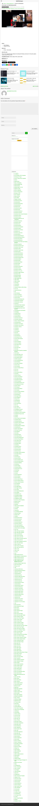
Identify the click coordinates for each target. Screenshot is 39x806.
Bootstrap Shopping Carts (18, 257)
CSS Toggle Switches (18, 487)
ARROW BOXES (17, 185)
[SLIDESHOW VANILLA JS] (4, 76)
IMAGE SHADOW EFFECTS (19, 559)
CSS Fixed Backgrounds (18, 360)
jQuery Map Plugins (17, 647)
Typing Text (16, 772)
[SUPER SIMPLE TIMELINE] (23, 83)
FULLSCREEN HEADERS (18, 511)
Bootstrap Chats (17, 209)
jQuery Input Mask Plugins (19, 641)
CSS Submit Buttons (17, 467)
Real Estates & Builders (18, 743)
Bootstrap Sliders (17, 260)
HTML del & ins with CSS (18, 536)
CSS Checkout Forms (18, 337)
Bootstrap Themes (17, 267)
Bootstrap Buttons (17, 205)
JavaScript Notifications (18, 586)
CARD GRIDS (16, 279)
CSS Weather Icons (17, 493)
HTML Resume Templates (19, 545)
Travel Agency (16, 769)
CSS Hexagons (17, 387)
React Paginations (17, 727)
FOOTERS (16, 508)
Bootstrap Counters (17, 215)
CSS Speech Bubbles (18, 462)
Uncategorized (16, 774)
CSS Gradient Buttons (18, 378)
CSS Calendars (17, 331)
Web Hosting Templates (18, 798)
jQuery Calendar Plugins (18, 610)
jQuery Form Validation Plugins (19, 629)
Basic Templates (17, 194)
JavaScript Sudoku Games (19, 594)
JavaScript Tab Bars (17, 595)
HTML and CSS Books (18, 533)
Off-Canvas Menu (17, 702)
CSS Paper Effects (17, 434)
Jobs (15, 603)
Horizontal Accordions (18, 517)
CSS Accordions (17, 297)
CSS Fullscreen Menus (18, 372)
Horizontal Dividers (17, 520)
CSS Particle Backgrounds (19, 437)
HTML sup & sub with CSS (19, 547)
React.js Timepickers (18, 742)
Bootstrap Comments (18, 212)
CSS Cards (16, 332)
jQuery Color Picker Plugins (19, 618)
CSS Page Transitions (18, 430)
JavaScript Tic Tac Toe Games (19, 601)
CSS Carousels (17, 334)
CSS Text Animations (18, 474)
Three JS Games (17, 768)
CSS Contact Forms (17, 344)
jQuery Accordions (17, 604)
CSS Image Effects (17, 395)
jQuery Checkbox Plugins (18, 616)
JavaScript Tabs (17, 597)
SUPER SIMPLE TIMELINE (31, 78)
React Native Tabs (17, 724)
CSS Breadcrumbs (17, 322)
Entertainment (16, 502)
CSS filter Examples (17, 358)
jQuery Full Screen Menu (18, 631)
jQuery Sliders (16, 678)
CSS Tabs (16, 473)
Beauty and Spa (17, 196)
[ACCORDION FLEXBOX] (23, 76)
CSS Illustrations (17, 394)
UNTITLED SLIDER (10, 78)
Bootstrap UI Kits (17, 273)
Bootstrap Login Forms (18, 232)
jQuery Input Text (17, 643)
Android (15, 179)
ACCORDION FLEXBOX (30, 71)
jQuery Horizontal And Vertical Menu (20, 634)
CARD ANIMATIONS (17, 278)
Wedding (15, 799)
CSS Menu (16, 415)
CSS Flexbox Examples (18, 363)
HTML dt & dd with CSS (18, 539)
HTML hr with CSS (17, 544)
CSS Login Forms (17, 407)
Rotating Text (16, 748)
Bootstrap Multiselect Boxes (19, 237)
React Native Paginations (18, 722)
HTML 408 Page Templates (19, 532)
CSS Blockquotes (17, 314)
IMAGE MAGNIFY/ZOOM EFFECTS (20, 556)
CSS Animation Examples (18, 300)
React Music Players (18, 721)
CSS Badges (16, 311)
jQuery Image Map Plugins (19, 640)
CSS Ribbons (16, 444)
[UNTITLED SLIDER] (4, 83)
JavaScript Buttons (17, 573)
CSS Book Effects (17, 316)
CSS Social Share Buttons (18, 461)
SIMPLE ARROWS (17, 751)
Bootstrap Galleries (17, 225)
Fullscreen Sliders (17, 513)
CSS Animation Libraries (18, 302)
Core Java (16, 288)
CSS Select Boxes (17, 450)
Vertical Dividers (17, 781)
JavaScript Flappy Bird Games (19, 576)
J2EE (15, 567)
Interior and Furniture (18, 564)
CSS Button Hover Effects (18, 325)
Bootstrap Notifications (18, 240)
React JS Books (17, 719)
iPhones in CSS (17, 566)
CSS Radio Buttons (17, 441)
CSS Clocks (16, 340)
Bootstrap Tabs (17, 264)
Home (4, 3)
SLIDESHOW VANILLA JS (12, 71)
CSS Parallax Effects (18, 436)
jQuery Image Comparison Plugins (20, 637)
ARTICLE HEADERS (17, 190)
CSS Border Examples (18, 319)
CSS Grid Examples (17, 381)
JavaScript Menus (17, 583)
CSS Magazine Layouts (18, 409)
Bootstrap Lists (17, 231)
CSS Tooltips (16, 489)
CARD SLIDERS (17, 281)
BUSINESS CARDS (17, 276)
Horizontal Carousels (18, 519)
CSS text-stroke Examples (19, 482)
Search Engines (17, 749)
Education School (17, 501)
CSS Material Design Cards (19, 413)
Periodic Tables (17, 705)
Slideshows (13, 8)
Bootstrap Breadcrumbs (18, 203)
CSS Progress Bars (17, 440)
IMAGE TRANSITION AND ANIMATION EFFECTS (18, 561)
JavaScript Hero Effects (18, 577)
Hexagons (16, 516)
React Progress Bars (18, 728)
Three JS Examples (17, 766)
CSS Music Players (17, 424)
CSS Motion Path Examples (19, 422)
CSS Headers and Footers (19, 384)
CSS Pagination (17, 431)
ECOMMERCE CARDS (18, 498)
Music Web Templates (18, 694)
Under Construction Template (19, 775)
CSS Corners (16, 346)
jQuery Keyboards (17, 644)
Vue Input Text (16, 790)
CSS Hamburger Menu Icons (19, 382)
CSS (15, 291)
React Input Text (17, 718)
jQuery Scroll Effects (18, 669)
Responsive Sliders (17, 746)
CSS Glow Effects (17, 375)
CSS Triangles (16, 492)
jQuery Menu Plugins (18, 650)
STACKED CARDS (17, 758)
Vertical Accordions (17, 778)
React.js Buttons (17, 736)
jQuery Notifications (17, 655)
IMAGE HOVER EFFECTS (18, 554)
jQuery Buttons (16, 609)
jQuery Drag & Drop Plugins (19, 626)
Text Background (17, 765)
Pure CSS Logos (17, 715)
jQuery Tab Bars (17, 681)
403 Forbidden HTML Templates (20, 175)
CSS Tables (16, 471)
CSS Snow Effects (17, 458)
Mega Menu (16, 687)
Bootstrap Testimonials (18, 266)
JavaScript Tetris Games (18, 598)
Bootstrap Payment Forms (19, 245)
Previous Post (5, 86)
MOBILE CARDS (17, 690)
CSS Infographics (17, 397)
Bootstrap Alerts (17, 202)
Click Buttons (16, 285)
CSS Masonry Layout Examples (19, 412)
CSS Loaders (16, 406)
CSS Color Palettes (17, 343)
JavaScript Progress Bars (18, 589)
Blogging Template (17, 199)
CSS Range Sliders (17, 443)
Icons (15, 553)
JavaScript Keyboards (18, 580)
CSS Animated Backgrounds (19, 299)
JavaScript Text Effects (18, 600)
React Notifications (17, 725)
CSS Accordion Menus (18, 296)
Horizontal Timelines (18, 523)
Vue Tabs (16, 796)
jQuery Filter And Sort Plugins (19, 628)
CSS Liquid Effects (17, 403)
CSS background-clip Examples (19, 310)
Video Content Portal (18, 786)
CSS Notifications (17, 427)
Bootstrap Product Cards (18, 247)
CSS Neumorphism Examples (19, 425)
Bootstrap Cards (17, 206)
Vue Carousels (16, 789)
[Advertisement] (19, 35)
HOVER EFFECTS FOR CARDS (19, 528)
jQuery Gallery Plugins (18, 632)
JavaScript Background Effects (19, 570)
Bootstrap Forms (17, 223)
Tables (15, 763)
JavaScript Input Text (18, 579)
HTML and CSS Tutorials (18, 535)
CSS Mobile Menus (17, 419)
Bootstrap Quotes (17, 251)
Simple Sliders (17, 755)
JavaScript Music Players (18, 585)
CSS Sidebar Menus (17, 453)
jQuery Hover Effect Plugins (19, 635)
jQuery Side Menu (17, 676)
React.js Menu (16, 739)
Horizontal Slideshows (18, 522)
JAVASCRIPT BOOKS (18, 572)
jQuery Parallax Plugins (18, 665)
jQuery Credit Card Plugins (19, 623)
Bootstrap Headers (17, 228)
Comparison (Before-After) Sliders (20, 287)
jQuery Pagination (17, 658)
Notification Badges (17, 699)
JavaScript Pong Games (18, 588)
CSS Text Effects (17, 476)
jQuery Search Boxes (18, 672)
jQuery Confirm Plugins (18, 619)
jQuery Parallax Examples (18, 664)
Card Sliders (16, 282)
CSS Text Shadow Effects (18, 480)
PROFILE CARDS (17, 713)
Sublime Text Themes (18, 762)
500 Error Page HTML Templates (20, 178)
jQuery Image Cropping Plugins (19, 638)
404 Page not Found (17, 176)
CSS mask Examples (18, 410)
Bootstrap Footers (17, 222)
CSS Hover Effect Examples (19, 391)
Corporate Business (17, 290)
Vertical (16, 8)
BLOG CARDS (16, 197)
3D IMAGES (16, 173)
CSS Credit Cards (17, 347)
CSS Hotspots (16, 390)
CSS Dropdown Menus (18, 357)
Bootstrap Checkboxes (18, 211)
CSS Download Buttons (18, 355)
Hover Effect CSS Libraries (19, 526)
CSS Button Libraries (18, 326)
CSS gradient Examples (18, 379)
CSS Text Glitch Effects (18, 479)
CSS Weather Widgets (18, 495)
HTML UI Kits (16, 548)
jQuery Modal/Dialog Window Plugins (21, 652)
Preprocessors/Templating (19, 709)
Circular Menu (16, 284)
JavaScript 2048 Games (18, 569)
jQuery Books (16, 607)
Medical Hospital (17, 685)
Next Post (35, 86)
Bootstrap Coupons (17, 216)
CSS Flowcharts (17, 366)
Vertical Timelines (17, 784)
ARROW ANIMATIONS (18, 184)
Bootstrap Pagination (18, 244)
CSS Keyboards (17, 400)
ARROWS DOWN (17, 188)
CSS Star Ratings (17, 465)
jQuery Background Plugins (19, 606)
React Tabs (16, 730)
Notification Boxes (17, 700)
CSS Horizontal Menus (18, 388)
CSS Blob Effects (17, 313)
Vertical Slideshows (10, 3)
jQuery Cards (16, 612)
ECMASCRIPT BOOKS (18, 496)
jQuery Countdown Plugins (19, 622)
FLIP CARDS (16, 507)
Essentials (16, 504)
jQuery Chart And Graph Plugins (19, 615)
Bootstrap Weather (17, 275)
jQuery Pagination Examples (19, 659)
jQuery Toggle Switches (18, 682)
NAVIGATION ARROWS (18, 696)
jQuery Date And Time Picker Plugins (20, 625)
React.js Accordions (17, 734)
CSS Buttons (16, 328)
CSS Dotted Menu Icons (18, 354)
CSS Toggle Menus (17, 486)
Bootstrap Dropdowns (18, 220)
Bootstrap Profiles (17, 248)
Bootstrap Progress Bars (18, 250)
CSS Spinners (16, 464)
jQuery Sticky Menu (17, 679)
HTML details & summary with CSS (20, 538)
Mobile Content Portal (18, 691)
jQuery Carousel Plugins (18, 613)
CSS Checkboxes (17, 335)
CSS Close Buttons (17, 341)
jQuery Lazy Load (17, 646)
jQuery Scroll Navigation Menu (19, 671)
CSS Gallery (16, 373)
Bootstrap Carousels (18, 208)
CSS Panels (16, 433)
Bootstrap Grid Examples (18, 226)
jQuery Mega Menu (17, 649)
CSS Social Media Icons (18, 459)
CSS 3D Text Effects (18, 294)
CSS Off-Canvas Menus (18, 428)
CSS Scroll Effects (17, 447)
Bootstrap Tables (17, 263)
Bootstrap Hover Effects (18, 229)
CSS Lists (16, 404)
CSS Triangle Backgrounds (19, 490)
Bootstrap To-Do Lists (18, 270)
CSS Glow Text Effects (18, 376)
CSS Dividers (16, 352)
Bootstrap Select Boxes (18, 256)
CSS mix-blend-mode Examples (20, 418)
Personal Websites (17, 706)
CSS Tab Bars (16, 470)
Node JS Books (17, 697)
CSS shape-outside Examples (19, 452)
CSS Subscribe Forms (18, 468)
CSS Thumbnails (17, 483)
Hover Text (16, 529)
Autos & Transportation (18, 191)
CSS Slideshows (17, 456)
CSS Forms (16, 369)
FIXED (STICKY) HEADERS (19, 505)
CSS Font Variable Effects (19, 367)
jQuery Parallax (17, 662)
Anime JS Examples (17, 182)
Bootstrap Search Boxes (18, 254)
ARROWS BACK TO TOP (18, 187)
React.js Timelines (17, 740)
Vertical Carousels (17, 780)
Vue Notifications (17, 793)
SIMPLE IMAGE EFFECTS (18, 754)
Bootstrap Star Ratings (18, 261)
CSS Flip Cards (17, 364)
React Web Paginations (18, 731)
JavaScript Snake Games (18, 592)
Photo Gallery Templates (18, 708)
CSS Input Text (17, 398)
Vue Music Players (17, 792)
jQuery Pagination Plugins (18, 661)
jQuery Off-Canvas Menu (18, 656)
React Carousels (17, 716)
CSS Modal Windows (18, 421)
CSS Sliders (16, 455)
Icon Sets (16, 551)
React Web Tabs (17, 733)
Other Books (16, 703)
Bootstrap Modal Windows (19, 235)
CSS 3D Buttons (17, 293)
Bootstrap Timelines (17, 269)
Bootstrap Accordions (18, 200)
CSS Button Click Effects (18, 323)
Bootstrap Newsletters (18, 238)
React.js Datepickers (18, 737)
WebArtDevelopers (13, 7)
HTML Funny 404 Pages (18, 542)
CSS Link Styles (17, 401)
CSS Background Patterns (18, 306)
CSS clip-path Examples (18, 338)
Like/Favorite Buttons (18, 684)
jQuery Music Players (18, 653)
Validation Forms (17, 777)
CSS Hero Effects (17, 385)
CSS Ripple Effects (17, 446)
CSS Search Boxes (17, 449)
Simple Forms (16, 752)
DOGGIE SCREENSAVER (7, 8)
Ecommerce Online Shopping (19, 499)
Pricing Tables (16, 712)
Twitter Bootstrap (17, 771)
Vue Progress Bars (17, 795)
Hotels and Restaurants (18, 525)
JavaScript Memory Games (19, 582)
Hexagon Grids (17, 514)
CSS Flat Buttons (17, 361)
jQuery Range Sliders (18, 668)
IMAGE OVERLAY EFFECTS (19, 557)
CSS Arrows (16, 303)
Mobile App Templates (18, 688)
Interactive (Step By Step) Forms (20, 563)
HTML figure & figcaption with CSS (20, 541)
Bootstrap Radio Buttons (18, 253)
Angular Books (16, 181)
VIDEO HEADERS (17, 787)
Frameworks (16, 510)
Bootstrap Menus (17, 234)
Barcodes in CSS (17, 193)
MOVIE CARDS (17, 693)
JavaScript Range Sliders (18, 591)
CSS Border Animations (18, 317)
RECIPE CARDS (17, 745)
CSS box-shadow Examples (19, 320)
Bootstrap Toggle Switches (19, 272)
